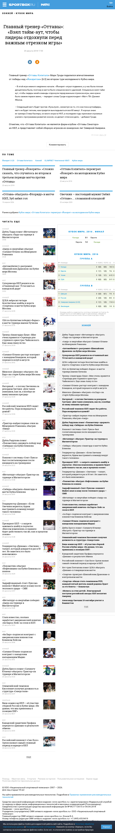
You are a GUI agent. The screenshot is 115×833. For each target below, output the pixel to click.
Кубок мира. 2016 (86, 254)
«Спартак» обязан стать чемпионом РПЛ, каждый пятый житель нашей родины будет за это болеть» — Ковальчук (85, 584)
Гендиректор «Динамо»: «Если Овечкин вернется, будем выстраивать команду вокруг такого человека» (85, 455)
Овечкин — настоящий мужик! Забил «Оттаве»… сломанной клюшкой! (85, 196)
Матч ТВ (102, 135)
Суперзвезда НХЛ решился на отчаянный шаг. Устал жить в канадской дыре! (85, 356)
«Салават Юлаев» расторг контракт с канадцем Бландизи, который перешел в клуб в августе (85, 386)
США (62, 279)
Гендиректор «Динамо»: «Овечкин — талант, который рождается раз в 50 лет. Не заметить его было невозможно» (84, 474)
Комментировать (57, 144)
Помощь (6, 779)
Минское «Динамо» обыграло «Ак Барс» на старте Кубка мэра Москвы (83, 393)
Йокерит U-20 (8, 160)
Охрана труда (92, 779)
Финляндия (65, 306)
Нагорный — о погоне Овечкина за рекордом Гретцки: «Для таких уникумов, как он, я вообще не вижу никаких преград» (86, 402)
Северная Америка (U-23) (70, 302)
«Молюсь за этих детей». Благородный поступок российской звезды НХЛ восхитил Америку (84, 593)
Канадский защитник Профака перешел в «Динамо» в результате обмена (82, 555)
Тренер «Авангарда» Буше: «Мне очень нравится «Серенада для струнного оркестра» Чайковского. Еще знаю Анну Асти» (86, 378)
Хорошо (106, 827)
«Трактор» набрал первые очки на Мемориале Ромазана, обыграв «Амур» (84, 417)
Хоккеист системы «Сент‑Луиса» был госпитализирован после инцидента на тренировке (82, 432)
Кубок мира (25, 13)
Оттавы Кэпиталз (38, 75)
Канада (63, 267)
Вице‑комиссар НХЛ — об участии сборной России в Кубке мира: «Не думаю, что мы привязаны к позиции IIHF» (83, 547)
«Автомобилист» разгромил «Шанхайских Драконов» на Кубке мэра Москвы (83, 349)
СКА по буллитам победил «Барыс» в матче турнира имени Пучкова (83, 370)
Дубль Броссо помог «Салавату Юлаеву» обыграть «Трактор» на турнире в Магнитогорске (81, 530)
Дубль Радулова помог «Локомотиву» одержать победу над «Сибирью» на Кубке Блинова (86, 423)
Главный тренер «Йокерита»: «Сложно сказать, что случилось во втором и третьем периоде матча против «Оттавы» (28, 175)
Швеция (64, 294)
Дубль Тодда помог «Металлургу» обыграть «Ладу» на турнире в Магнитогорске (83, 336)
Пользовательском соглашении (40, 827)
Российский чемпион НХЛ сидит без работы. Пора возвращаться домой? (84, 410)
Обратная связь (18, 779)
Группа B (86, 285)
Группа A (86, 258)
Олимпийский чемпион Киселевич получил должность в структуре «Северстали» (84, 538)
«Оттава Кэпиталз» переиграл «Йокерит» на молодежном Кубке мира (82, 173)
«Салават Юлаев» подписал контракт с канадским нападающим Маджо (81, 522)
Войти (110, 6)
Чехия (63, 275)
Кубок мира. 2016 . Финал (86, 231)
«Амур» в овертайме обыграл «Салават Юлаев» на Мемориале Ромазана (85, 343)
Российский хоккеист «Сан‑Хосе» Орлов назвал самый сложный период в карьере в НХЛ (85, 562)
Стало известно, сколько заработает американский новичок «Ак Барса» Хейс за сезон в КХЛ (83, 507)
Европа (63, 271)
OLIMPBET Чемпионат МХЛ (56, 160)
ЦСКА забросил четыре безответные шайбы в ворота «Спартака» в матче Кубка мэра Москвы (85, 363)
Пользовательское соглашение (70, 779)
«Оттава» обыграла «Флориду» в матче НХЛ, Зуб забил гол (28, 196)
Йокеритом (33, 79)
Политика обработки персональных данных (21, 781)
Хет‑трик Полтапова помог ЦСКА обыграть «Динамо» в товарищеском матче (83, 569)
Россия (63, 298)
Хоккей (7, 13)
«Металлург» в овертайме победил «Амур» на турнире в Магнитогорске (84, 499)
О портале (31, 779)
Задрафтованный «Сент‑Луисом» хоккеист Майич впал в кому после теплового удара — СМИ (84, 491)
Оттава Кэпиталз (24, 160)
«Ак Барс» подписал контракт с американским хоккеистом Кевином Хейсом (85, 515)
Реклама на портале (46, 779)
